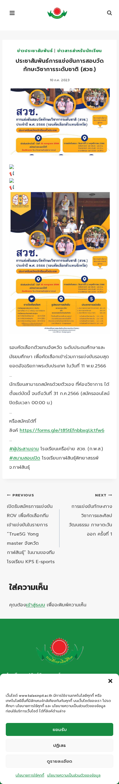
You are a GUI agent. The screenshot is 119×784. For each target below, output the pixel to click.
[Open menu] (12, 12)
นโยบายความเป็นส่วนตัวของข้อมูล (74, 775)
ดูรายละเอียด (59, 761)
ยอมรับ (60, 729)
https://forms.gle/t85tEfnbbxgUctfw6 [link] (62, 430)
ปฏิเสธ (59, 745)
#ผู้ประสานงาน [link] (24, 448)
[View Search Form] (106, 13)
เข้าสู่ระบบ (35, 604)
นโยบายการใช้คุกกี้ (30, 775)
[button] (110, 681)
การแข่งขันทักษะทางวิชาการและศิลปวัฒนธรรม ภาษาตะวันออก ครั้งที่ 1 (90, 515)
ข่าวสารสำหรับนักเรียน (79, 51)
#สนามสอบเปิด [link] (24, 458)
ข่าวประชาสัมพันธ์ (35, 51)
